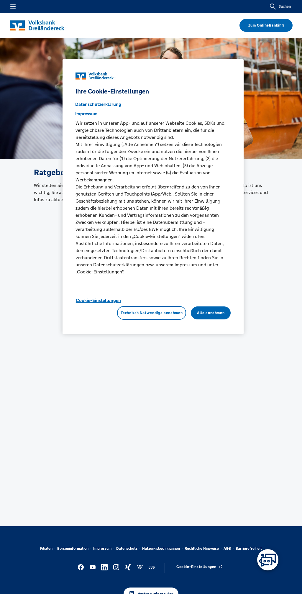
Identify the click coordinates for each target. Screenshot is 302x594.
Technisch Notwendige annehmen (152, 313)
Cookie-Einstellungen (98, 300)
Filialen (46, 548)
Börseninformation (72, 548)
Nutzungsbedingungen (161, 548)
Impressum (102, 548)
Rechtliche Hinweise (202, 548)
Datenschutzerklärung (98, 104)
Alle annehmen (210, 313)
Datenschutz (126, 548)
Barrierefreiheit (249, 548)
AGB (227, 548)
